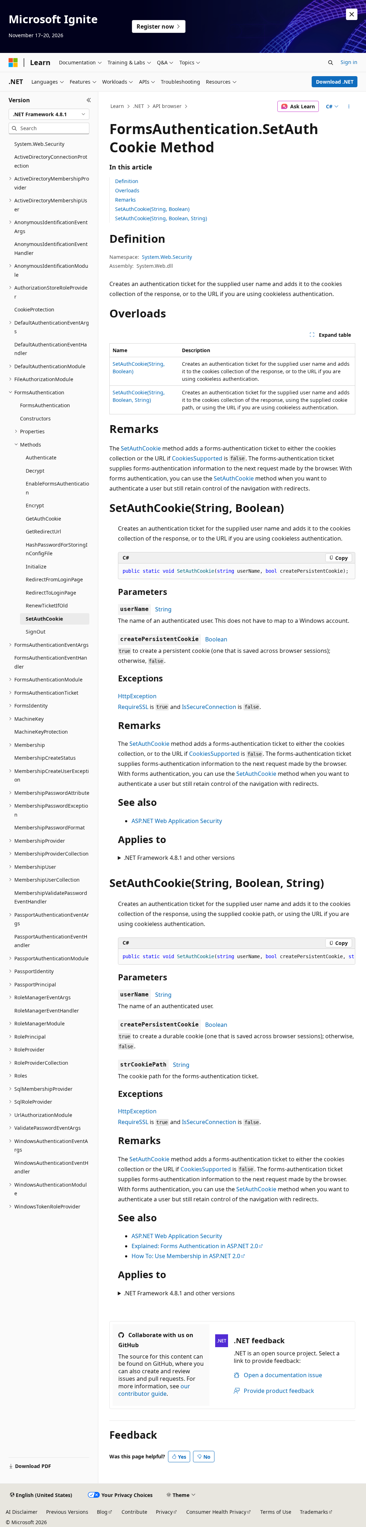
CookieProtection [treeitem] (34, 309)
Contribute (134, 1511)
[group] (236, 957)
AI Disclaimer (22, 1511)
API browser (167, 106)
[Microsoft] (13, 62)
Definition (126, 181)
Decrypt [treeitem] (35, 470)
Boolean (216, 639)
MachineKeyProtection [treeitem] (41, 731)
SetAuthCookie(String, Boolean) (152, 209)
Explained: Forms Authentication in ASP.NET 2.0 (195, 1246)
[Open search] (330, 62)
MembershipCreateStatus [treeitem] (45, 757)
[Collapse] (89, 100)
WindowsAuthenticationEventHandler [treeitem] (51, 1167)
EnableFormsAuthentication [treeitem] (57, 488)
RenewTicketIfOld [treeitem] (47, 605)
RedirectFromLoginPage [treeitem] (54, 579)
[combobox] (49, 114)
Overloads (127, 190)
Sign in (349, 62)
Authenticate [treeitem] (41, 457)
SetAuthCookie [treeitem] (44, 618)
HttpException (137, 696)
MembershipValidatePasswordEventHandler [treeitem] (50, 897)
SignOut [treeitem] (35, 631)
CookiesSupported (197, 458)
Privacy (164, 1511)
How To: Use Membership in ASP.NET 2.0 (186, 1256)
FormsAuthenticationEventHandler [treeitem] (50, 662)
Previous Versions (67, 1511)
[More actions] (348, 106)
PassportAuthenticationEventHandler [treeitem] (50, 941)
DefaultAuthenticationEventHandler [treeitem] (50, 349)
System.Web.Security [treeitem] (39, 144)
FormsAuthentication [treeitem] (45, 405)
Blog (102, 1511)
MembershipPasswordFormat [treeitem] (49, 827)
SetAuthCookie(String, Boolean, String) (161, 218)
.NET (138, 106)
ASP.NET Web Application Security (177, 821)
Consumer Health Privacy (216, 1511)
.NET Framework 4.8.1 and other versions (179, 858)
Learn (117, 106)
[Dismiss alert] (351, 14)
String (163, 609)
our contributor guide (154, 1390)
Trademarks (314, 1511)
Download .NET (334, 81)
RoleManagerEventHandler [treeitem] (46, 1010)
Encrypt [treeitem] (35, 505)
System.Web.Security (167, 256)
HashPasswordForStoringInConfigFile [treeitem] (57, 549)
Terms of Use (275, 1511)
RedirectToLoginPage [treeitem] (51, 592)
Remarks (125, 199)
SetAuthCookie (141, 448)
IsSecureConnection (209, 707)
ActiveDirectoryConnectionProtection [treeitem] (50, 161)
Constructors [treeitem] (35, 418)
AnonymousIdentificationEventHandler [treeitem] (51, 248)
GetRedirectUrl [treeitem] (43, 531)
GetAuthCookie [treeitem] (43, 518)
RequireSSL (133, 707)
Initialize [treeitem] (36, 566)
